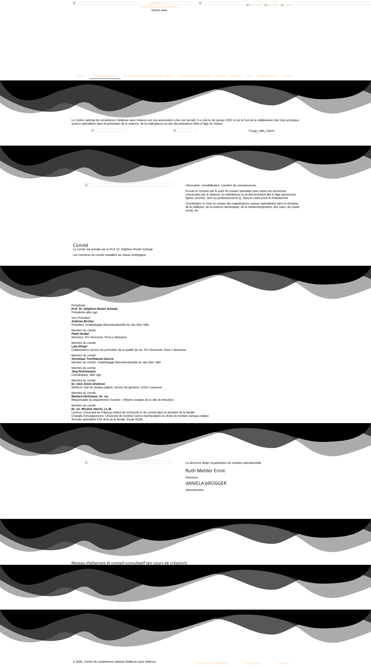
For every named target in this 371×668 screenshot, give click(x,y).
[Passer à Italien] (286, 5)
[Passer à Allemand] (254, 5)
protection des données (212, 663)
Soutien (235, 76)
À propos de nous (104, 76)
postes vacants (268, 76)
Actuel (220, 76)
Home (81, 76)
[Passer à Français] (271, 5)
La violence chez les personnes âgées (148, 76)
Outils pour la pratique (195, 76)
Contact (288, 76)
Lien (249, 76)
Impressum (253, 663)
